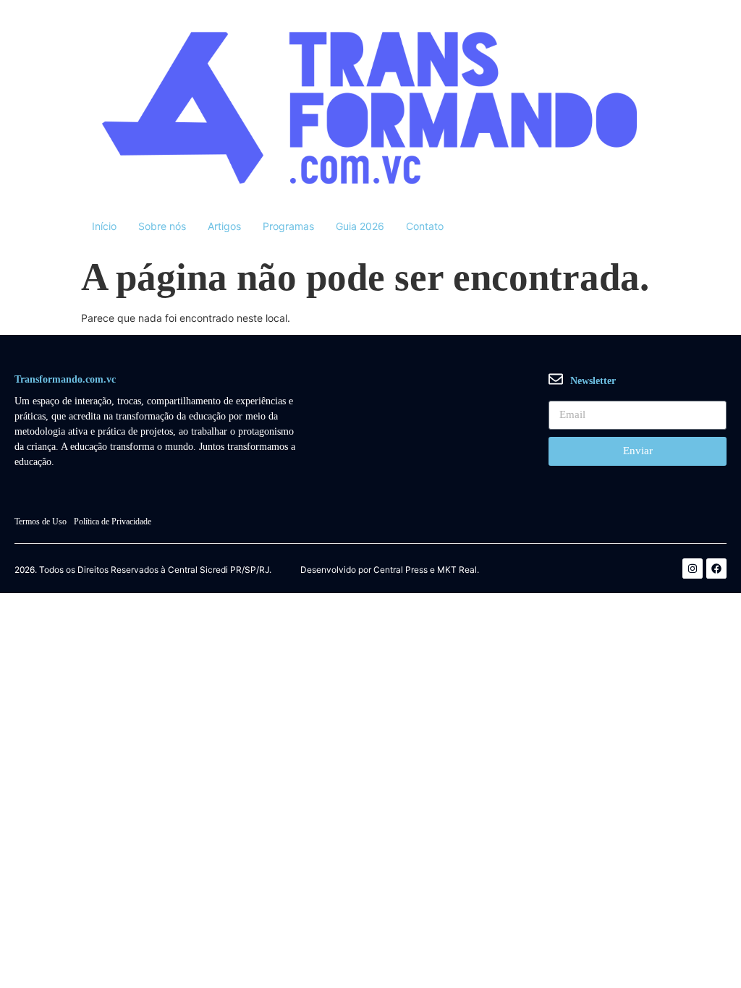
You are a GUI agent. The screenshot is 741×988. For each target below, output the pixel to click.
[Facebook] (716, 568)
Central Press (400, 570)
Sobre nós (162, 226)
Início (104, 226)
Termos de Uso (40, 521)
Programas (288, 226)
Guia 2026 (360, 226)
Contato (425, 226)
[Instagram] (692, 568)
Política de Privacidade (112, 521)
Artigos (224, 226)
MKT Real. (458, 570)
